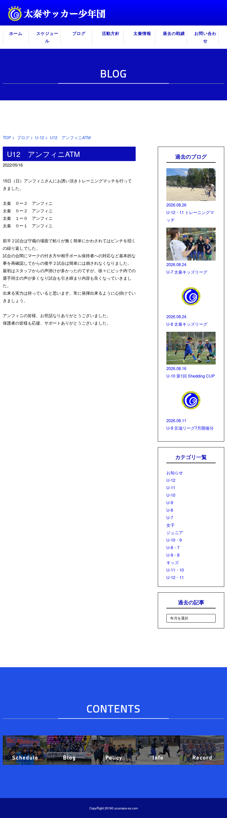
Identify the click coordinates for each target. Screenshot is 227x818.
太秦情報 (142, 33)
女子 (170, 525)
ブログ (79, 33)
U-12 (39, 137)
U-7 (169, 517)
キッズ (172, 562)
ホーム (15, 33)
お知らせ (174, 472)
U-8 (169, 510)
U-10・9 (174, 540)
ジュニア (174, 532)
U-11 (170, 487)
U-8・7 (172, 547)
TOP (7, 137)
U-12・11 (175, 577)
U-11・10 (175, 570)
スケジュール (47, 37)
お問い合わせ (205, 37)
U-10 (170, 495)
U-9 (169, 502)
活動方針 (111, 33)
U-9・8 (172, 555)
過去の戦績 (174, 33)
